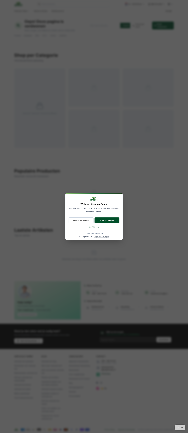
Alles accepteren (107, 220)
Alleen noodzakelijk (81, 220)
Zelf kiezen (94, 227)
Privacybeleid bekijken (95, 234)
